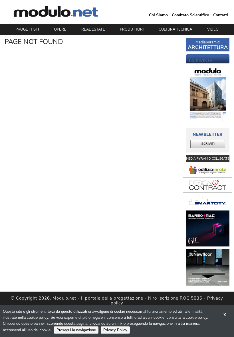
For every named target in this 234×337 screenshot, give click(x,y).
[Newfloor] (207, 267)
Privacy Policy (115, 330)
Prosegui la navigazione (76, 330)
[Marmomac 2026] (207, 228)
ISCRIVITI (208, 144)
